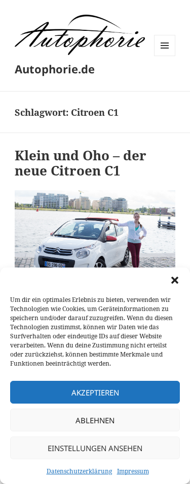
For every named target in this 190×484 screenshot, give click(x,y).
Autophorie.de (55, 68)
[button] (175, 280)
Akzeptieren (95, 392)
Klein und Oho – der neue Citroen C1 (80, 163)
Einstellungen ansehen (95, 448)
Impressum (133, 471)
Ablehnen (95, 420)
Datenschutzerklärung (79, 471)
